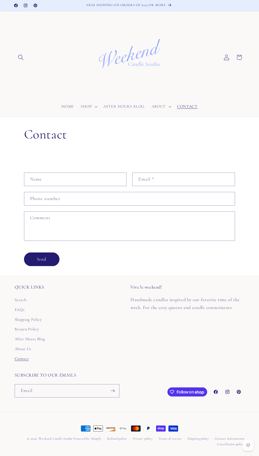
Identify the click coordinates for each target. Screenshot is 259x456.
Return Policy (27, 329)
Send (42, 259)
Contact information (229, 439)
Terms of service (170, 439)
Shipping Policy (28, 319)
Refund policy (117, 439)
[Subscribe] (112, 391)
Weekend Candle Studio (55, 439)
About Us (23, 348)
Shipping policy (198, 439)
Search (21, 299)
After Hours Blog (30, 338)
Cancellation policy (230, 444)
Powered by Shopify (87, 439)
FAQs (20, 309)
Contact (22, 358)
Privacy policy (143, 439)
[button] (21, 57)
